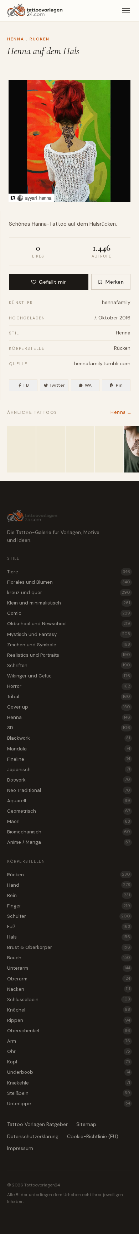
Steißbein (68, 1093)
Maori (68, 821)
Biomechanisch (68, 832)
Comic (68, 613)
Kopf (68, 1062)
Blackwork (68, 738)
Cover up (68, 707)
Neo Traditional (68, 790)
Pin (119, 385)
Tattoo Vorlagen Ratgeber (37, 1124)
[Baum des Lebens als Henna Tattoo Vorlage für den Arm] (50, 449)
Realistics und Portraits (68, 655)
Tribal (68, 697)
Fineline (68, 759)
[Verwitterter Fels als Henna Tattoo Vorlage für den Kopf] (21, 449)
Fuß (68, 927)
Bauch (68, 958)
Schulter (68, 916)
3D (68, 728)
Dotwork (68, 780)
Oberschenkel (68, 1031)
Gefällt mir (52, 282)
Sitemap (86, 1124)
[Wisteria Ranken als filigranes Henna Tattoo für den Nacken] (109, 449)
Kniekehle (68, 1083)
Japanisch (68, 770)
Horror (68, 686)
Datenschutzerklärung (32, 1136)
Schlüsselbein (68, 999)
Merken (114, 282)
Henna (15, 39)
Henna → (121, 412)
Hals (68, 937)
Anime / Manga (68, 842)
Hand (68, 885)
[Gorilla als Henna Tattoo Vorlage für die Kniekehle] (80, 449)
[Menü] (126, 11)
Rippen (68, 1020)
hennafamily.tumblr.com (102, 363)
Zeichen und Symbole (68, 645)
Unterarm (68, 968)
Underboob (68, 1072)
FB (26, 385)
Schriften (68, 665)
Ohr (68, 1051)
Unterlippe (68, 1104)
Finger (68, 906)
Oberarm (68, 979)
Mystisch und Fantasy (68, 634)
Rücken (40, 39)
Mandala (68, 749)
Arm (68, 1041)
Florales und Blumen (68, 582)
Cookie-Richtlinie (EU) (92, 1136)
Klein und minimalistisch (68, 603)
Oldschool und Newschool (68, 624)
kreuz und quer (68, 592)
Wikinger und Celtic (68, 676)
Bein (68, 895)
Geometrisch (68, 811)
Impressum (20, 1148)
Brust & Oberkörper (68, 947)
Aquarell (68, 801)
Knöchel (68, 1010)
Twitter (57, 385)
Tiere (68, 572)
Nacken (68, 989)
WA (88, 385)
